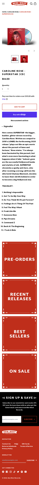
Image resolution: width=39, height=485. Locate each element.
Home (4, 12)
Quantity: (5, 85)
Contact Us (6, 444)
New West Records (14, 478)
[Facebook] (7, 472)
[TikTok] (14, 472)
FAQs (16, 444)
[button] (31, 4)
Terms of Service (26, 446)
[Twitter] (18, 472)
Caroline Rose (13, 12)
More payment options (19, 120)
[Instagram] (11, 472)
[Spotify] (22, 472)
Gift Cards (26, 444)
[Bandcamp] (3, 472)
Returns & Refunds (9, 446)
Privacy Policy (7, 448)
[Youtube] (26, 472)
